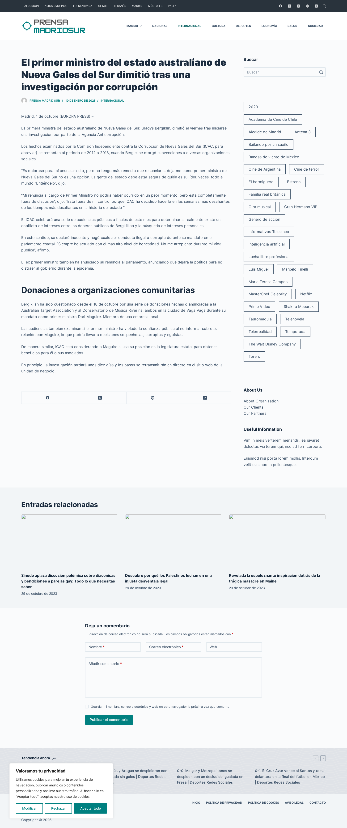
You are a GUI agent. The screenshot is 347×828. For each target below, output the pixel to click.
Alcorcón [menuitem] (31, 6)
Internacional (112, 100)
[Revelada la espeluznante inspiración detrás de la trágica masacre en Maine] (277, 541)
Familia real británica (267, 194)
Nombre (97, 647)
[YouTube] (316, 6)
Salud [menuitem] (292, 26)
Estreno (294, 181)
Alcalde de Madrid (265, 131)
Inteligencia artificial (267, 244)
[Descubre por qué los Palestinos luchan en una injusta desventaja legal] (173, 541)
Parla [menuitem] (172, 6)
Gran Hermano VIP (300, 206)
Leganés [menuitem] (120, 6)
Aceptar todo (90, 808)
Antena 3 (303, 131)
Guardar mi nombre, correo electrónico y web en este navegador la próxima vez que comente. (160, 706)
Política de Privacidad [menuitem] (224, 802)
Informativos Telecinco (269, 231)
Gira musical (260, 206)
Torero (254, 356)
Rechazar (58, 808)
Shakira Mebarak (299, 306)
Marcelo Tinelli (295, 269)
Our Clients (253, 407)
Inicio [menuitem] (196, 802)
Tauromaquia (260, 319)
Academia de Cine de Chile (273, 119)
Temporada (295, 331)
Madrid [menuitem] (137, 6)
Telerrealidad (260, 331)
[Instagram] (298, 6)
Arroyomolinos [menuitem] (56, 6)
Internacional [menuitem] (189, 26)
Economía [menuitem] (269, 26)
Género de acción (264, 219)
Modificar (29, 808)
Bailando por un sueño (268, 144)
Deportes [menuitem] (243, 26)
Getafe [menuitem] (103, 6)
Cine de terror (306, 169)
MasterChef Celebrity (268, 294)
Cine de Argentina (265, 169)
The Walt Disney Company (272, 344)
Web (213, 647)
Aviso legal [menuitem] (294, 802)
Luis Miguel (259, 269)
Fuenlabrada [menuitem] (82, 6)
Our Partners (255, 413)
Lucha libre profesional (269, 256)
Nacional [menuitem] (159, 26)
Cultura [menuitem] (218, 26)
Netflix (306, 294)
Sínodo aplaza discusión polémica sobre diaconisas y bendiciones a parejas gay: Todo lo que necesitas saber (68, 581)
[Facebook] (280, 6)
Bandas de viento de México (274, 157)
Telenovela (294, 319)
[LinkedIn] (205, 398)
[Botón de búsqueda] (321, 72)
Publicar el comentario (109, 719)
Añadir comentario (105, 663)
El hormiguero (261, 181)
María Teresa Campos (268, 281)
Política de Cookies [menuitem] (263, 802)
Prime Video (259, 306)
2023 (253, 106)
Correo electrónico (166, 647)
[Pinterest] (307, 6)
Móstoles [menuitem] (155, 6)
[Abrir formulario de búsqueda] (324, 6)
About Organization (261, 401)
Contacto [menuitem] (317, 802)
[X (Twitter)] (289, 6)
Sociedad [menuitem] (315, 26)
